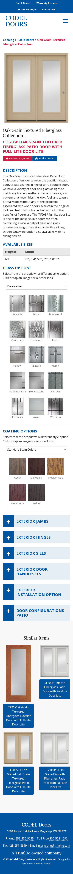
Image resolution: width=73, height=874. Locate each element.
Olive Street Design (40, 863)
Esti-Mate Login (27, 9)
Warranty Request (47, 3)
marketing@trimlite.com (54, 845)
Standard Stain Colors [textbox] (21, 449)
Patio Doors (26, 40)
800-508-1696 (58, 838)
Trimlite (22, 853)
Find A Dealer (23, 3)
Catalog (8, 40)
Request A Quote (18, 158)
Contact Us (48, 9)
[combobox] (36, 286)
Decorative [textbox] (14, 286)
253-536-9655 (25, 838)
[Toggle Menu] (65, 21)
